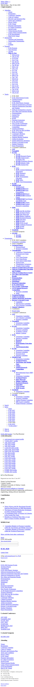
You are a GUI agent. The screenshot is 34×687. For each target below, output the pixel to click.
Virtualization (16, 101)
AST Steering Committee (23, 318)
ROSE (14, 118)
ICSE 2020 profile (6, 436)
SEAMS (18, 235)
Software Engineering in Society (21, 110)
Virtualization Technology (23, 264)
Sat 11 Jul (15, 84)
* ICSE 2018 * (12, 426)
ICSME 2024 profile (11, 470)
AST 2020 (4, 617)
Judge (17, 293)
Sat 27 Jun (15, 60)
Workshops (15, 116)
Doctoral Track (20, 354)
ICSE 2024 (11, 415)
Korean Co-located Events (20, 142)
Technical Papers (17, 99)
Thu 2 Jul (15, 68)
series (10, 434)
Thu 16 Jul (15, 92)
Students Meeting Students (20, 137)
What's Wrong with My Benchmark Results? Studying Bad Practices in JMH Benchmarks (18, 507)
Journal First (15, 115)
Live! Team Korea (21, 259)
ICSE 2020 (4, 434)
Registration (11, 13)
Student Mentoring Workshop (21, 140)
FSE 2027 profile (10, 456)
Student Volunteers (17, 144)
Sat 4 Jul (14, 72)
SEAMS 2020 (5, 636)
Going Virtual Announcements (17, 32)
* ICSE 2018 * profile (11, 441)
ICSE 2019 (11, 424)
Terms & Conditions (5, 683)
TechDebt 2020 (5, 629)
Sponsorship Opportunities (16, 41)
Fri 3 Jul (14, 70)
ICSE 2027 (11, 410)
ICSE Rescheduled (14, 34)
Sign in (7, 429)
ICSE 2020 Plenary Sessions (20, 103)
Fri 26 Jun (15, 58)
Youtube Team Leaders (23, 266)
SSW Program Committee (23, 305)
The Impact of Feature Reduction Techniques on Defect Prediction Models (18, 510)
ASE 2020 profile (10, 442)
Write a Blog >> (5, 1)
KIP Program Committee (23, 303)
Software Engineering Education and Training (14, 573)
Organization (8, 238)
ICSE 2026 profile (10, 466)
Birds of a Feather (17, 132)
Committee (19, 302)
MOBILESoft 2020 (6, 626)
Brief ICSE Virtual (13, 36)
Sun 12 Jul (15, 86)
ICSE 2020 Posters (17, 122)
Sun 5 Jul (15, 74)
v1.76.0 (18, 556)
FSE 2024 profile (10, 453)
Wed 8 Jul (15, 79)
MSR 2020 (4, 627)
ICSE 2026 (11, 412)
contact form (4, 552)
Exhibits (10, 44)
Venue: (10, 12)
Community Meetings (18, 134)
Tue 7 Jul (15, 77)
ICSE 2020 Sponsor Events (20, 98)
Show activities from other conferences (12, 534)
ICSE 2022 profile (10, 461)
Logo (10, 43)
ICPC (17, 168)
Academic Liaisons (21, 331)
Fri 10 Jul (15, 82)
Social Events (12, 29)
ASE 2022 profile (10, 444)
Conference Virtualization (23, 252)
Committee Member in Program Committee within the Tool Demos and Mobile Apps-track (18, 526)
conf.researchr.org (9, 556)
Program (7, 46)
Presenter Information (14, 25)
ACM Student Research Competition (19, 126)
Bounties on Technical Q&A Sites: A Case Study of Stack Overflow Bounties (17, 517)
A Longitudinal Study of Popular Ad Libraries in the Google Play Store (18, 514)
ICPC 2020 (4, 622)
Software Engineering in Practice (22, 104)
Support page (4, 557)
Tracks (6, 94)
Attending (7, 10)
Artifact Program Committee (24, 400)
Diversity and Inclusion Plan (16, 19)
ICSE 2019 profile (10, 458)
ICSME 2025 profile (11, 472)
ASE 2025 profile (10, 446)
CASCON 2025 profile (12, 448)
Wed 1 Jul (15, 67)
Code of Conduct (13, 17)
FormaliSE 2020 (6, 619)
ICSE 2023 (11, 417)
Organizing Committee (19, 242)
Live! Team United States (23, 261)
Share (2, 537)
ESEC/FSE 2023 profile (12, 451)
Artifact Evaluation (17, 139)
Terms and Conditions (14, 20)
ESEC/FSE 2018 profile (12, 449)
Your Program (12, 50)
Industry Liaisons (21, 333)
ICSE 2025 (11, 414)
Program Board (20, 247)
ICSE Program (12, 48)
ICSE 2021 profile (10, 460)
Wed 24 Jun (15, 55)
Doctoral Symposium (18, 120)
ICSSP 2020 (4, 624)
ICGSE (18, 154)
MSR (17, 209)
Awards (10, 51)
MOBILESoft (20, 187)
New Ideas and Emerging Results (22, 111)
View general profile (6, 541)
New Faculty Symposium (19, 123)
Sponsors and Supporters (15, 39)
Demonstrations (16, 113)
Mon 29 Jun (15, 63)
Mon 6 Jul (15, 75)
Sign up (7, 431)
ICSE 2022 (11, 419)
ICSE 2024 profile (10, 463)
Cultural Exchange (17, 135)
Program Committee (22, 249)
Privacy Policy (12, 22)
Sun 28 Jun (15, 62)
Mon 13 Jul (15, 87)
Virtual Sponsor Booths (15, 31)
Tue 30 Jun (15, 65)
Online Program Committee (24, 403)
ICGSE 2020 (5, 620)
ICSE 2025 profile (10, 465)
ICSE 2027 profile (10, 468)
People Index (16, 311)
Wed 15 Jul (15, 91)
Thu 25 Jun (15, 56)
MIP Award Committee (23, 402)
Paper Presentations (18, 146)
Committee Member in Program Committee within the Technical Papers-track (18, 530)
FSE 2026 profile (10, 454)
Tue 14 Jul (15, 89)
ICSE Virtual (12, 24)
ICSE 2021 (11, 420)
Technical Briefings (18, 128)
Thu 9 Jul (15, 80)
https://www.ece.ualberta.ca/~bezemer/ (12, 488)
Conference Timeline (14, 15)
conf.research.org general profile (14, 439)
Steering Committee (22, 338)
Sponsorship (8, 38)
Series (10, 408)
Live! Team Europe (21, 257)
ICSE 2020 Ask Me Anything (21, 130)
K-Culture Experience (14, 27)
